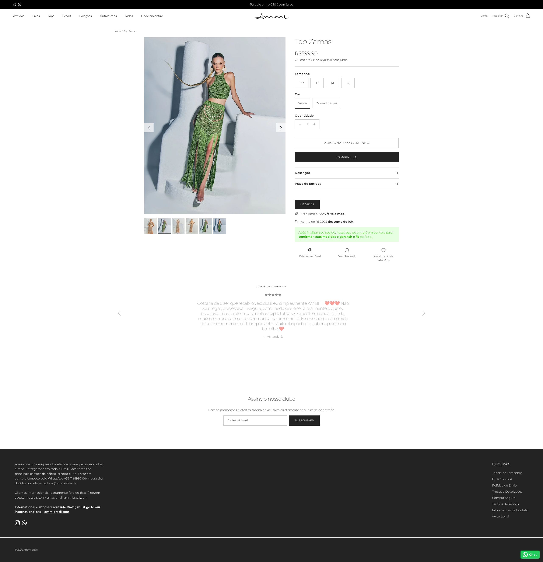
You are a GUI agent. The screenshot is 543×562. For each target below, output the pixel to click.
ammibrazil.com (75, 497)
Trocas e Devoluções (507, 491)
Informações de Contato (510, 510)
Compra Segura (503, 498)
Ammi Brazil (31, 549)
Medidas (307, 204)
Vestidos (18, 15)
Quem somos (502, 479)
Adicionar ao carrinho (347, 143)
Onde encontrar (152, 15)
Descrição (302, 173)
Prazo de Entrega (308, 184)
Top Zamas (130, 31)
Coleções (85, 15)
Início (118, 31)
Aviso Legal (500, 516)
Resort (66, 15)
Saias (36, 15)
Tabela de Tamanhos (507, 473)
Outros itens (108, 15)
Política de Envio (504, 485)
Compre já (347, 157)
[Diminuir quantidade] (298, 124)
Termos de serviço (505, 504)
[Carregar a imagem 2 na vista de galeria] (214, 125)
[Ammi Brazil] (271, 16)
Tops (51, 15)
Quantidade (304, 115)
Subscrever (304, 420)
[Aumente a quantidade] (315, 124)
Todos (129, 15)
